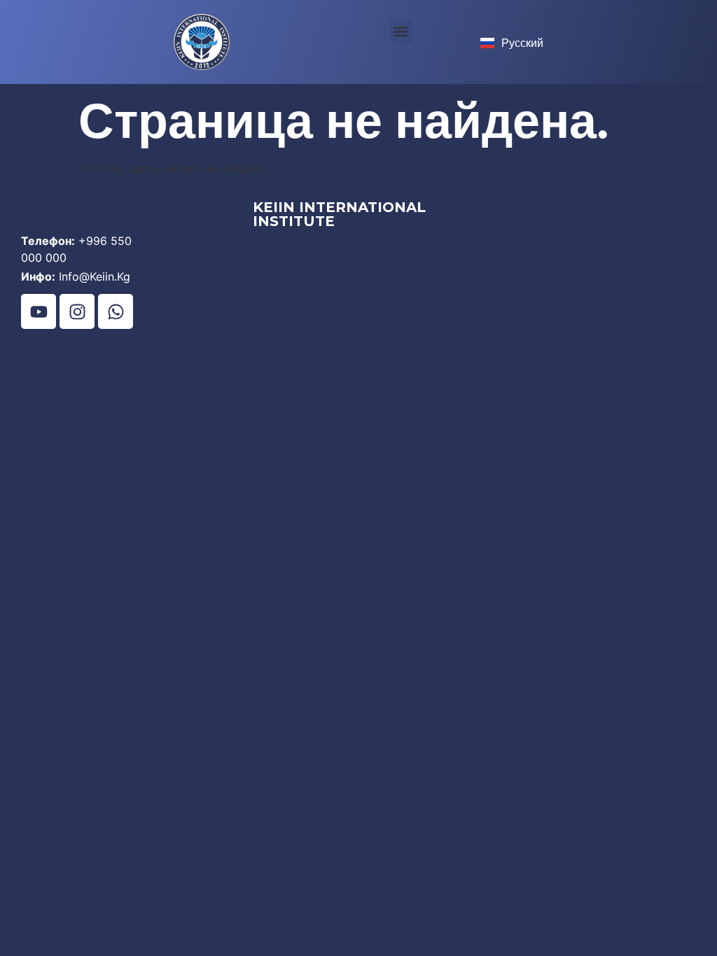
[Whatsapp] (115, 311)
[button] (400, 31)
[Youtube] (38, 311)
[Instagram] (77, 311)
